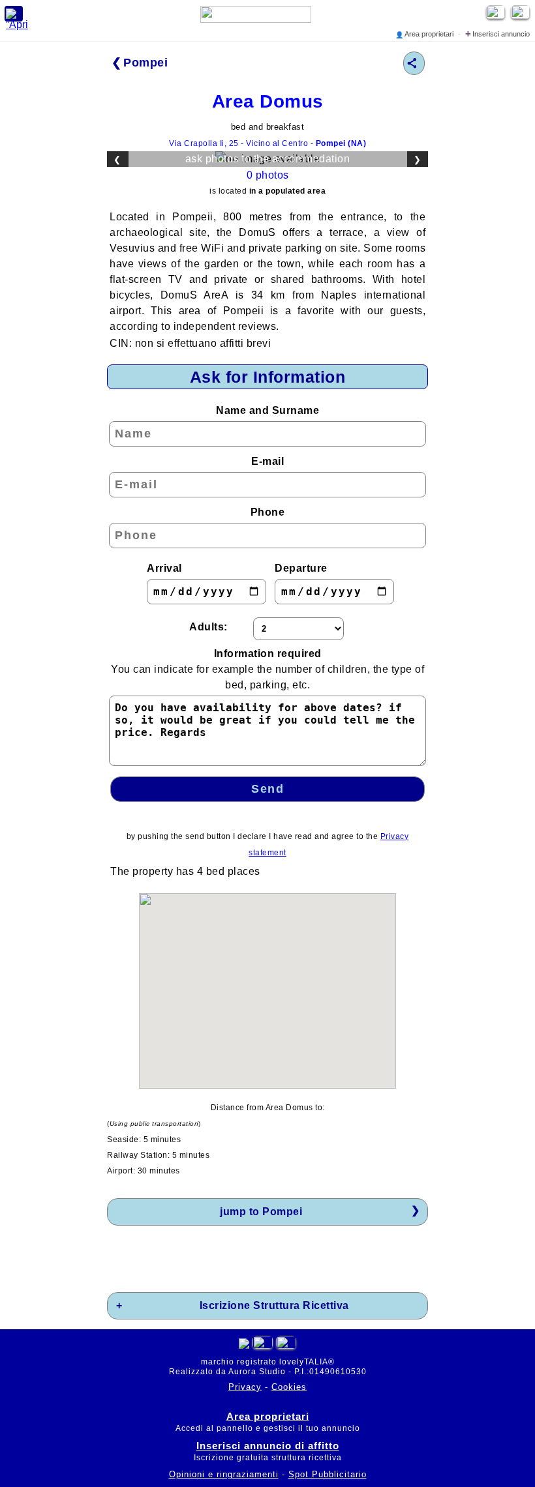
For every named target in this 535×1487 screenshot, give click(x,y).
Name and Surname (267, 410)
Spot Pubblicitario (327, 1474)
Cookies (289, 1387)
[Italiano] (262, 1345)
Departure (301, 568)
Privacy (245, 1387)
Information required (267, 669)
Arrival (164, 568)
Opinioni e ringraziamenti (224, 1474)
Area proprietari (425, 34)
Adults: (208, 626)
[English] (522, 15)
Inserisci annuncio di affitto (267, 1445)
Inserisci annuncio (497, 34)
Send (267, 788)
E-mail (267, 461)
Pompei (145, 62)
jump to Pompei (261, 1211)
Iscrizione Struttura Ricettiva (274, 1305)
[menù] (14, 14)
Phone (268, 512)
